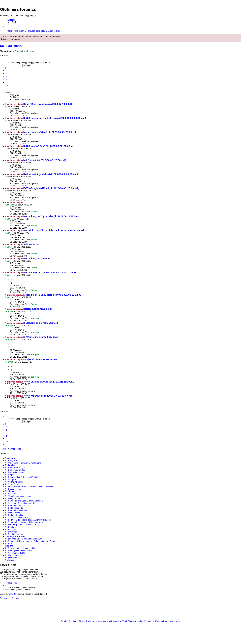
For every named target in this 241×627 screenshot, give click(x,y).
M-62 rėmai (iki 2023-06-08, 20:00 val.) (44, 160)
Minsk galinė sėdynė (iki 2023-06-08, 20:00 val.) (50, 132)
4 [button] (6, 77)
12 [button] (7, 85)
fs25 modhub (148, 621)
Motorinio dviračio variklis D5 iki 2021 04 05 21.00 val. (53, 230)
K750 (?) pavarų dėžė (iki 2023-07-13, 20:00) (48, 104)
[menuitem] (13, 22)
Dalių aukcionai (11, 46)
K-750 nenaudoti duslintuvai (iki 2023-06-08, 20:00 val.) (54, 118)
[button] (6, 60)
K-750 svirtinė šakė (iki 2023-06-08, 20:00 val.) (49, 146)
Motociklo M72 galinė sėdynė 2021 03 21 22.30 (50, 272)
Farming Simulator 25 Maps (73, 621)
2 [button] (6, 71)
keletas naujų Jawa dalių (37, 309)
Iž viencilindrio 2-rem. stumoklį (40, 323)
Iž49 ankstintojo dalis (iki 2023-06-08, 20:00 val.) (50, 174)
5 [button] (6, 80)
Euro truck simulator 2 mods (167, 621)
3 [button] (6, 74)
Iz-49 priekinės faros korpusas (40, 337)
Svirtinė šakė (30, 244)
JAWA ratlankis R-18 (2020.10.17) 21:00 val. (48, 395)
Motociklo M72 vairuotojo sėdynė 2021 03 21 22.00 (52, 295)
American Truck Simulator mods (127, 621)
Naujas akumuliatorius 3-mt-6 (40, 359)
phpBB (12, 594)
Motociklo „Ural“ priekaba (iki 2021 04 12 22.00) (50, 216)
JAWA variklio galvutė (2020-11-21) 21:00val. (48, 381)
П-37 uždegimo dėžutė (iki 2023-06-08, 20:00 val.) (51, 188)
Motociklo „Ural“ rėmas (36, 258)
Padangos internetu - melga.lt (99, 621)
